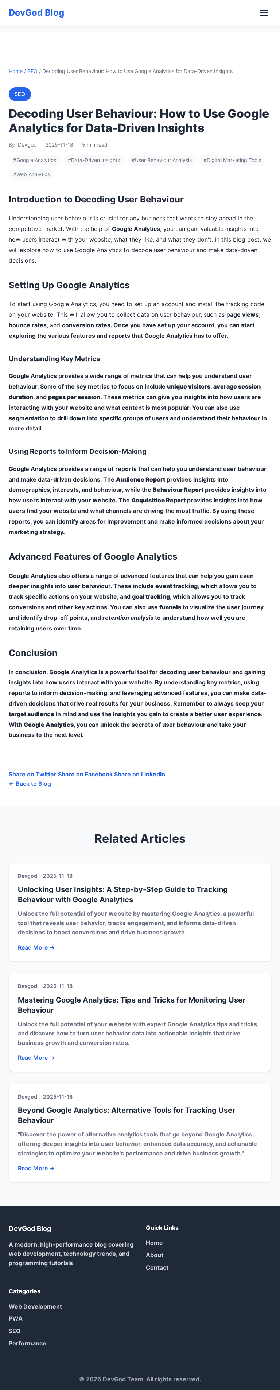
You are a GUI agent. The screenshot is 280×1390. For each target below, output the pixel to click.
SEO (32, 71)
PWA (16, 1318)
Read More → (36, 947)
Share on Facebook (85, 774)
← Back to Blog (30, 783)
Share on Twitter (33, 774)
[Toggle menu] (264, 13)
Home (16, 71)
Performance (27, 1343)
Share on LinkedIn (139, 774)
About (154, 1255)
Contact (157, 1267)
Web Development (35, 1306)
